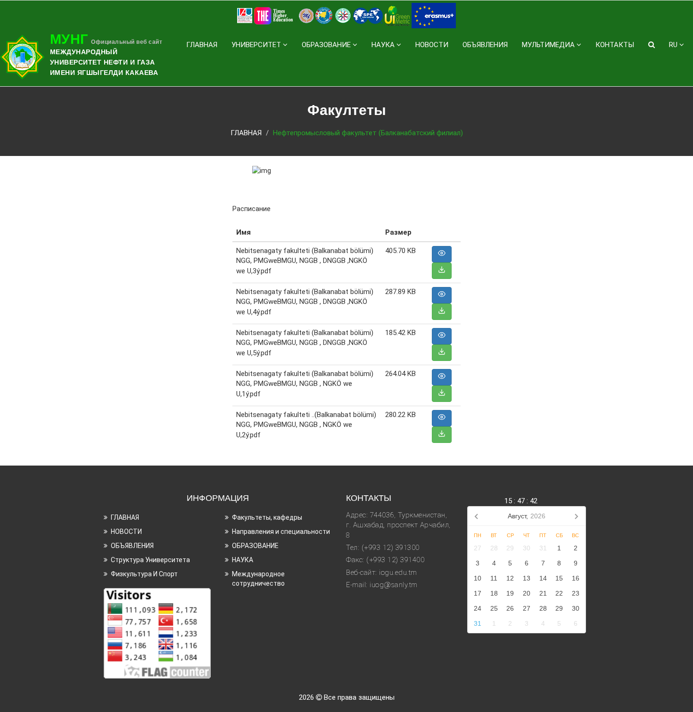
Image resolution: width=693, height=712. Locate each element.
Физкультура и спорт (144, 574)
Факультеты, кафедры (267, 517)
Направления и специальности (281, 531)
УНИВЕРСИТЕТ (257, 45)
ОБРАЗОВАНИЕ (327, 45)
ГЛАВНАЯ (201, 45)
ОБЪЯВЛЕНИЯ (485, 45)
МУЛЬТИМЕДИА (549, 45)
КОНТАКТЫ (614, 45)
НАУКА (383, 45)
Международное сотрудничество (258, 578)
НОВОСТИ (431, 45)
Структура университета (150, 560)
